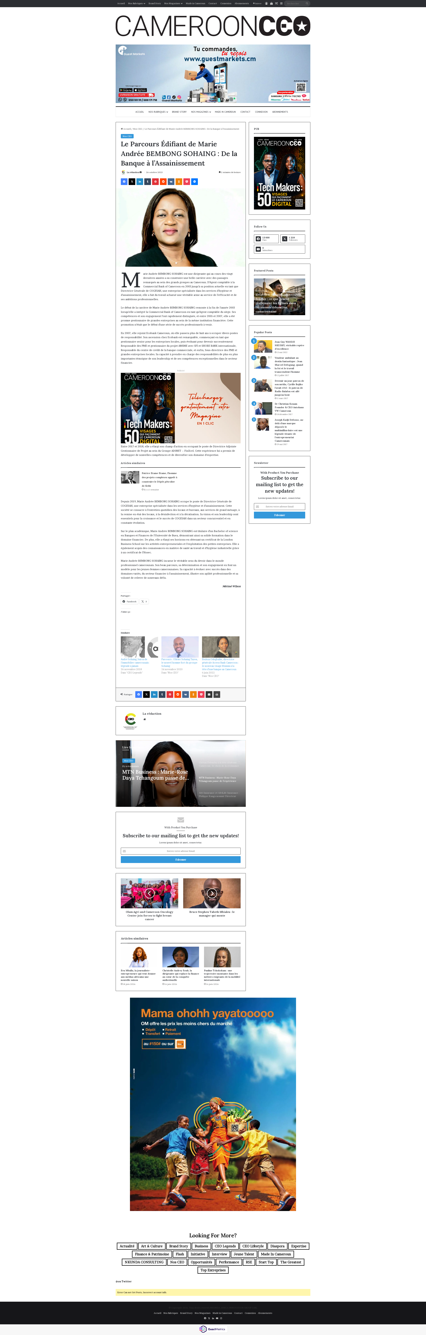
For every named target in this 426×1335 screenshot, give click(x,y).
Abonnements (242, 3)
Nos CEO (137, 129)
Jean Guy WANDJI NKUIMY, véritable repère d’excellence (289, 345)
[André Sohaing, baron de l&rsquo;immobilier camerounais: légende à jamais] (139, 647)
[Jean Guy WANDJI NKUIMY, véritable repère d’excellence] (263, 346)
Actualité (127, 1246)
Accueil (121, 3)
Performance (229, 1262)
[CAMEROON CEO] (213, 26)
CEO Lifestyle (253, 1246)
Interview (219, 1254)
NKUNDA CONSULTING (144, 1262)
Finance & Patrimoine (152, 1254)
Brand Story (155, 3)
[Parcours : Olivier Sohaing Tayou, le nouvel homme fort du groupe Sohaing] (180, 647)
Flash (180, 1254)
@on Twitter (124, 1281)
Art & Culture (152, 1246)
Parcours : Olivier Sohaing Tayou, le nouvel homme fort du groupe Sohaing (179, 662)
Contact (213, 3)
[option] (181, 773)
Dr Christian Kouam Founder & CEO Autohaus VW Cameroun (289, 407)
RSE (249, 1262)
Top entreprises (213, 1270)
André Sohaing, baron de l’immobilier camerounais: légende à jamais (135, 662)
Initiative (198, 1254)
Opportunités (201, 1262)
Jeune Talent (244, 1254)
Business (201, 1246)
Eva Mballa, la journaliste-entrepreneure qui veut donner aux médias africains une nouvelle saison (138, 975)
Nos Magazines (172, 3)
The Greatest (290, 1262)
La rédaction (133, 172)
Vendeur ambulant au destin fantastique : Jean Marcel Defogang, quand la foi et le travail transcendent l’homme (289, 364)
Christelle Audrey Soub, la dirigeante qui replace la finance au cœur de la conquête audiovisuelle (180, 975)
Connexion (225, 3)
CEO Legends (225, 1246)
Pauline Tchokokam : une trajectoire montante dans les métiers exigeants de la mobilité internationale (222, 975)
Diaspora (277, 1246)
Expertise (298, 1246)
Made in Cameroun (195, 3)
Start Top (266, 1262)
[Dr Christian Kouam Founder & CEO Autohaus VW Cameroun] (263, 408)
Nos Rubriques (135, 3)
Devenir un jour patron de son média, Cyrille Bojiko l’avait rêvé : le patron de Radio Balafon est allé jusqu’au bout (289, 387)
